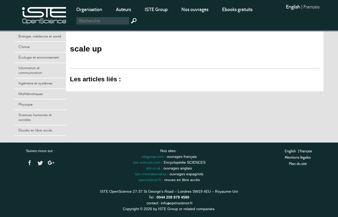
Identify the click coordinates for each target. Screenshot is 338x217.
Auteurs (123, 9)
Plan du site (298, 163)
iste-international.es (150, 174)
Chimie (24, 47)
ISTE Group (156, 9)
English (293, 7)
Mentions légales (298, 157)
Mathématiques (30, 94)
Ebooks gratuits (237, 9)
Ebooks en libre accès (35, 130)
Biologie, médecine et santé (39, 36)
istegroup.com (153, 156)
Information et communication (30, 70)
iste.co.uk (153, 168)
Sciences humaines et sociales (35, 117)
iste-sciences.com (147, 162)
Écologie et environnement (38, 57)
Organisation (89, 9)
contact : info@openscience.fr (170, 203)
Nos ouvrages (194, 9)
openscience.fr (149, 179)
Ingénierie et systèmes (35, 83)
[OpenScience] (44, 14)
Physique (25, 104)
